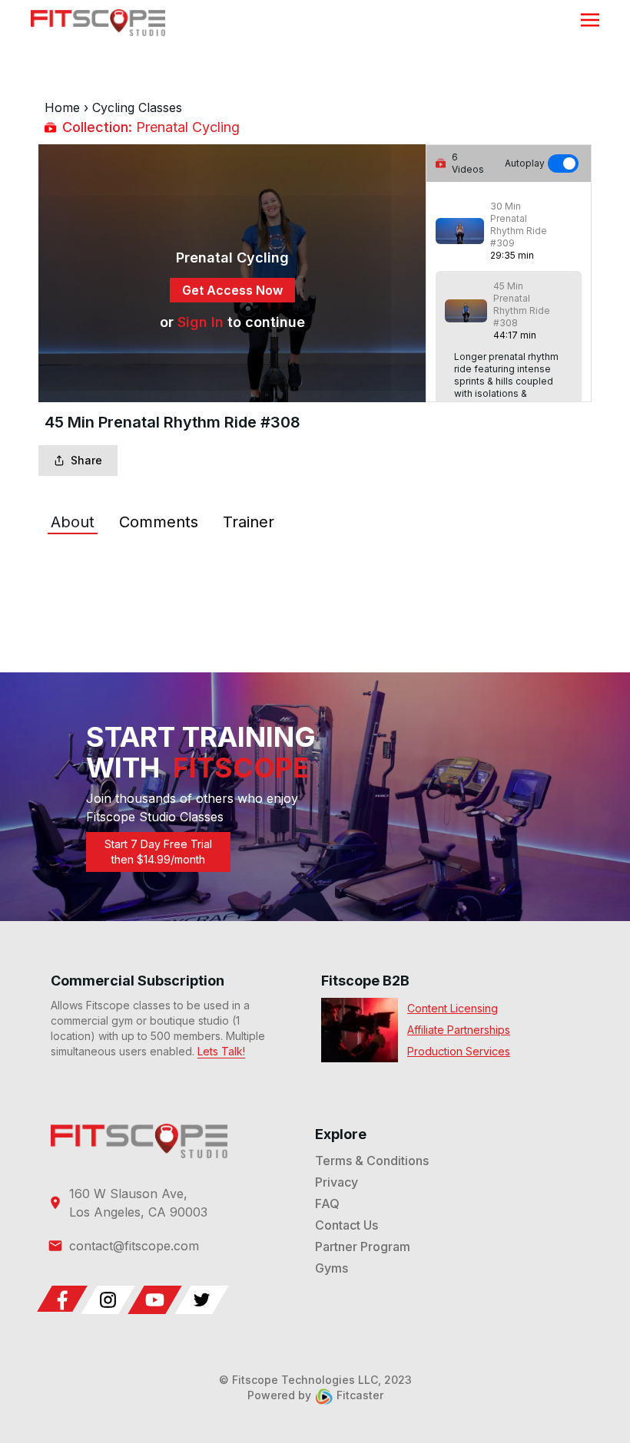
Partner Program (362, 1246)
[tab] (72, 522)
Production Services (458, 1051)
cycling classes (137, 107)
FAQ (327, 1203)
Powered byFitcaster (315, 1395)
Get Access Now (232, 290)
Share (86, 460)
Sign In (200, 322)
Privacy (336, 1182)
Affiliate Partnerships (458, 1029)
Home (62, 107)
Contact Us (346, 1225)
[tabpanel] (315, 568)
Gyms (331, 1268)
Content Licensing (452, 1008)
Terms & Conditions (372, 1160)
